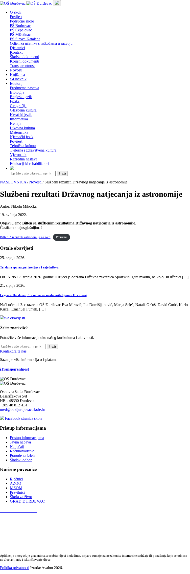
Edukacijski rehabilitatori (29, 163)
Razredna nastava (23, 159)
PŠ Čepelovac (21, 30)
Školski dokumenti (24, 57)
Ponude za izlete (22, 455)
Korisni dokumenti (24, 61)
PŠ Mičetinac (20, 34)
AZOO (15, 483)
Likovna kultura (22, 128)
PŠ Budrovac (20, 25)
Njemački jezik (21, 137)
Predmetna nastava (24, 88)
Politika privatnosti (14, 568)
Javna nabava (20, 442)
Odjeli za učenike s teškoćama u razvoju (41, 43)
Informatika (19, 119)
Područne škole (22, 21)
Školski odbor (21, 460)
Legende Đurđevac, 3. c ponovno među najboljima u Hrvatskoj (43, 295)
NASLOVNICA (13, 182)
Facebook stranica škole (23, 418)
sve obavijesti (14, 318)
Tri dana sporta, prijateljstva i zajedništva (29, 267)
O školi (15, 12)
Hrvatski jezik (21, 114)
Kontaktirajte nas (13, 351)
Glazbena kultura (23, 110)
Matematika (19, 132)
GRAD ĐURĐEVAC (27, 501)
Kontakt (16, 52)
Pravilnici (17, 492)
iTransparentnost (14, 369)
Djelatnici (17, 48)
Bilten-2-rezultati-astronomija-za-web (25, 237)
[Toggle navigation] (57, 3)
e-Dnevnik (18, 79)
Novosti (16, 70)
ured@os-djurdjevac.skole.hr (22, 409)
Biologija (17, 92)
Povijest (16, 17)
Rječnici (16, 479)
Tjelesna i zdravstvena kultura (33, 150)
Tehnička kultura (23, 146)
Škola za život (21, 497)
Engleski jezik (21, 97)
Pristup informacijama (27, 438)
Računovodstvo (22, 451)
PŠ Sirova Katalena (25, 39)
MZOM (16, 488)
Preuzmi (61, 237)
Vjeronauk (18, 155)
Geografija (18, 106)
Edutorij (16, 83)
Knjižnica (17, 74)
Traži (62, 173)
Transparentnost (22, 66)
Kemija (15, 123)
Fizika (15, 101)
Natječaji (17, 446)
